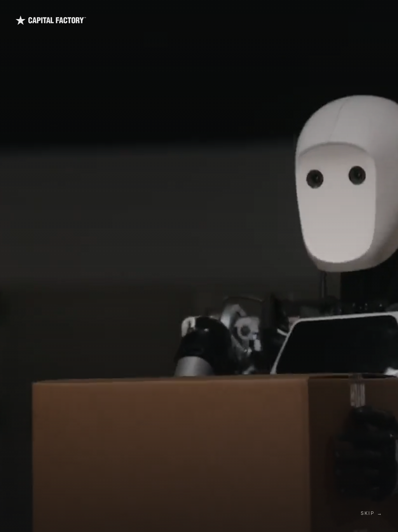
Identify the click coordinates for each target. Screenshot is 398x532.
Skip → (371, 513)
